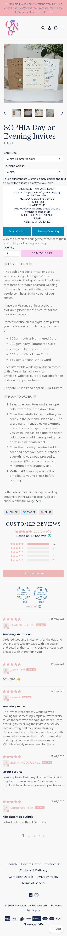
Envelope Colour (14, 165)
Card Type (10, 152)
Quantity (9, 247)
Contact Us (52, 864)
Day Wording (17, 231)
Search (12, 864)
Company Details (21, 877)
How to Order (31, 864)
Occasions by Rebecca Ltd (31, 905)
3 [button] (34, 836)
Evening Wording (48, 231)
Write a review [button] (34, 573)
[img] (12, 619)
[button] (17, 544)
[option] (16, 113)
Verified (31, 606)
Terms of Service (33, 883)
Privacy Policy (48, 877)
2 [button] (29, 836)
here (39, 501)
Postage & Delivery (33, 870)
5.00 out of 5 (43, 531)
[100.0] (23, 593)
